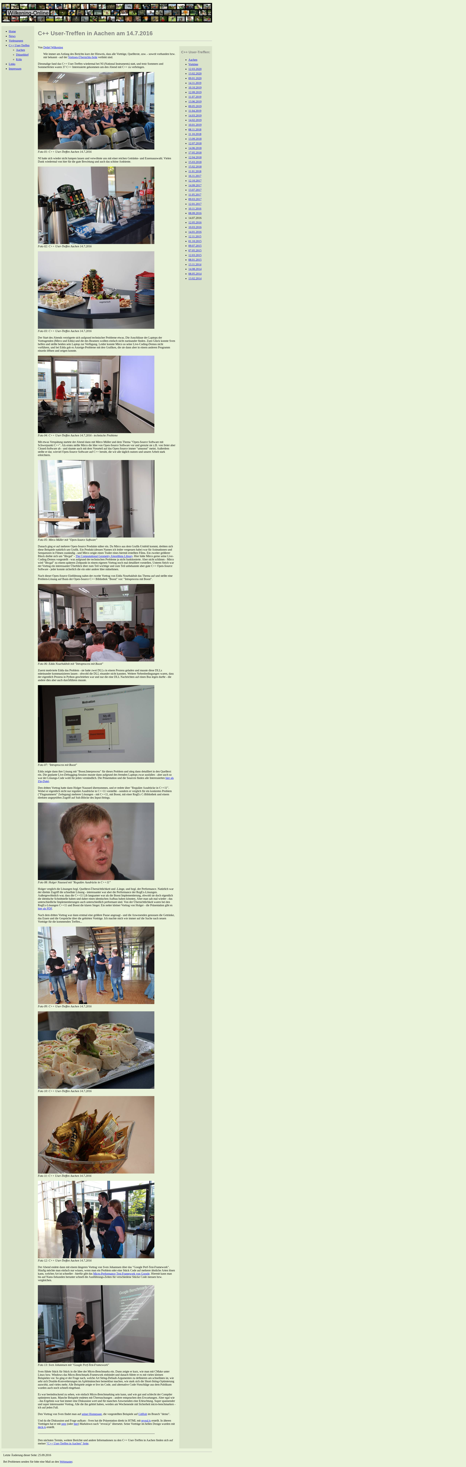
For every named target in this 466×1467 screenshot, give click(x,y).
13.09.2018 (195, 138)
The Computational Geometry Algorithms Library (104, 556)
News (12, 36)
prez (63, 1423)
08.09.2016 (195, 213)
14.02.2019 (195, 120)
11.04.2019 (194, 110)
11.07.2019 (194, 96)
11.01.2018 (194, 171)
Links (12, 63)
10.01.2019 (195, 124)
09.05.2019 (195, 106)
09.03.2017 (195, 199)
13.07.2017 (195, 189)
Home (12, 31)
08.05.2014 (195, 273)
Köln (19, 59)
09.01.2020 (195, 78)
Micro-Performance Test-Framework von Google (121, 1273)
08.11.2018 (194, 129)
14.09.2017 (195, 185)
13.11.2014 (194, 264)
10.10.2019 (195, 87)
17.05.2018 (195, 152)
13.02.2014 (195, 278)
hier (76, 1423)
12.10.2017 (195, 180)
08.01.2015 (195, 259)
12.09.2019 (195, 92)
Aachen (20, 49)
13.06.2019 (195, 101)
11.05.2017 (194, 194)
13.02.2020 (195, 73)
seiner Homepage (92, 1414)
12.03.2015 (195, 255)
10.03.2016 (195, 227)
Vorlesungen (16, 40)
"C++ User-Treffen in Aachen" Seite (67, 1443)
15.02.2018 (195, 166)
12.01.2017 (195, 203)
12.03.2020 (195, 69)
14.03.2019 (195, 115)
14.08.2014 (195, 269)
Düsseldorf (22, 54)
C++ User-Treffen (19, 45)
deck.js (42, 1427)
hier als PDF (45, 908)
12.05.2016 (195, 222)
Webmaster (66, 1461)
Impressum (15, 68)
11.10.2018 (194, 134)
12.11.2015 (194, 236)
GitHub (142, 1414)
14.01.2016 (195, 231)
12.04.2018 (195, 157)
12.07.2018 (195, 143)
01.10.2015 (195, 241)
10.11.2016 (194, 208)
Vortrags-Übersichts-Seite (82, 57)
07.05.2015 (195, 250)
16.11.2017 (194, 175)
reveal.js (146, 1420)
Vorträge (193, 64)
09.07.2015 (195, 245)
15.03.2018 (195, 162)
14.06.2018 (195, 148)
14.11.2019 (194, 83)
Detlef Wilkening (53, 47)
